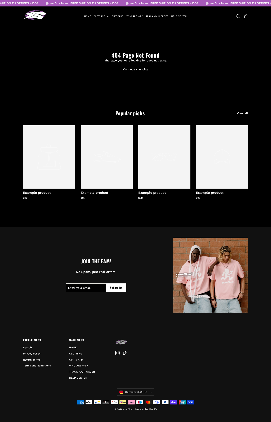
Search (27, 347)
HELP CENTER (179, 16)
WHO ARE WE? (134, 16)
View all (242, 113)
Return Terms (31, 359)
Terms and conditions (37, 365)
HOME (87, 16)
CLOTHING (100, 16)
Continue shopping (135, 69)
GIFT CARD (118, 16)
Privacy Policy (31, 353)
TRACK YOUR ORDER (157, 16)
